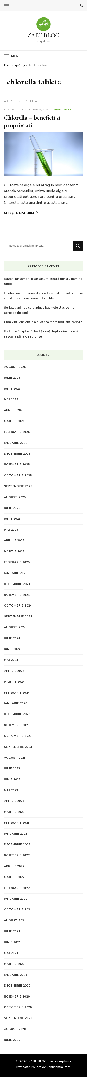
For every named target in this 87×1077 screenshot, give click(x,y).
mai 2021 (11, 953)
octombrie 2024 (18, 606)
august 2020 (15, 1029)
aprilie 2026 (14, 410)
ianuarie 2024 (15, 703)
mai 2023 (11, 790)
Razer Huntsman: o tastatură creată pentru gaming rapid (43, 281)
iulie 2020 (12, 1040)
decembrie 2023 (17, 714)
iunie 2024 (12, 649)
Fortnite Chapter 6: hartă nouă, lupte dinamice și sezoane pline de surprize (41, 334)
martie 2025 (14, 551)
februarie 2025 (17, 562)
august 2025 (15, 497)
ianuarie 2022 (15, 899)
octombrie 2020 (18, 1007)
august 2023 (15, 758)
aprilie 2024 (14, 671)
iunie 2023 (12, 779)
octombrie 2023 (18, 736)
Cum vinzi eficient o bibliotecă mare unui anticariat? (43, 322)
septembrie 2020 (18, 1018)
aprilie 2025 (14, 540)
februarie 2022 (17, 888)
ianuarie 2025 (15, 573)
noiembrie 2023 (17, 725)
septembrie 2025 (18, 486)
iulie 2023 (12, 768)
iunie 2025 (12, 519)
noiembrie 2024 (17, 595)
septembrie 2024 (18, 617)
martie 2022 (14, 877)
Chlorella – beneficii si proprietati (32, 121)
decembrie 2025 (17, 454)
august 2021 (15, 920)
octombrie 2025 (18, 475)
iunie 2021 (12, 942)
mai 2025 (11, 530)
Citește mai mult (19, 213)
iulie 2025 (12, 508)
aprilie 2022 (14, 866)
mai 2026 (11, 399)
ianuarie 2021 (15, 975)
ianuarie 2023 (15, 834)
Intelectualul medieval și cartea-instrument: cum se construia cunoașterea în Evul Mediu (43, 296)
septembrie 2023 (18, 747)
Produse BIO (62, 109)
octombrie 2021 (18, 909)
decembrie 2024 (17, 584)
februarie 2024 (17, 693)
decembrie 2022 (17, 844)
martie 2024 (14, 682)
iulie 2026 (12, 378)
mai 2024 (11, 660)
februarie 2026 (17, 432)
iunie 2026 (12, 389)
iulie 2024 (12, 638)
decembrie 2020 (17, 986)
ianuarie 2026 (15, 443)
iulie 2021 (12, 931)
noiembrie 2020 (17, 997)
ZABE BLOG (43, 35)
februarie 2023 (17, 823)
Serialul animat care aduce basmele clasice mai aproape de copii (39, 310)
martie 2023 (14, 812)
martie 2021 (14, 964)
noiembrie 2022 (17, 855)
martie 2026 (14, 421)
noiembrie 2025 (17, 464)
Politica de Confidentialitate (51, 1067)
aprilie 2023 (14, 801)
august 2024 (15, 627)
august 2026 (15, 367)
